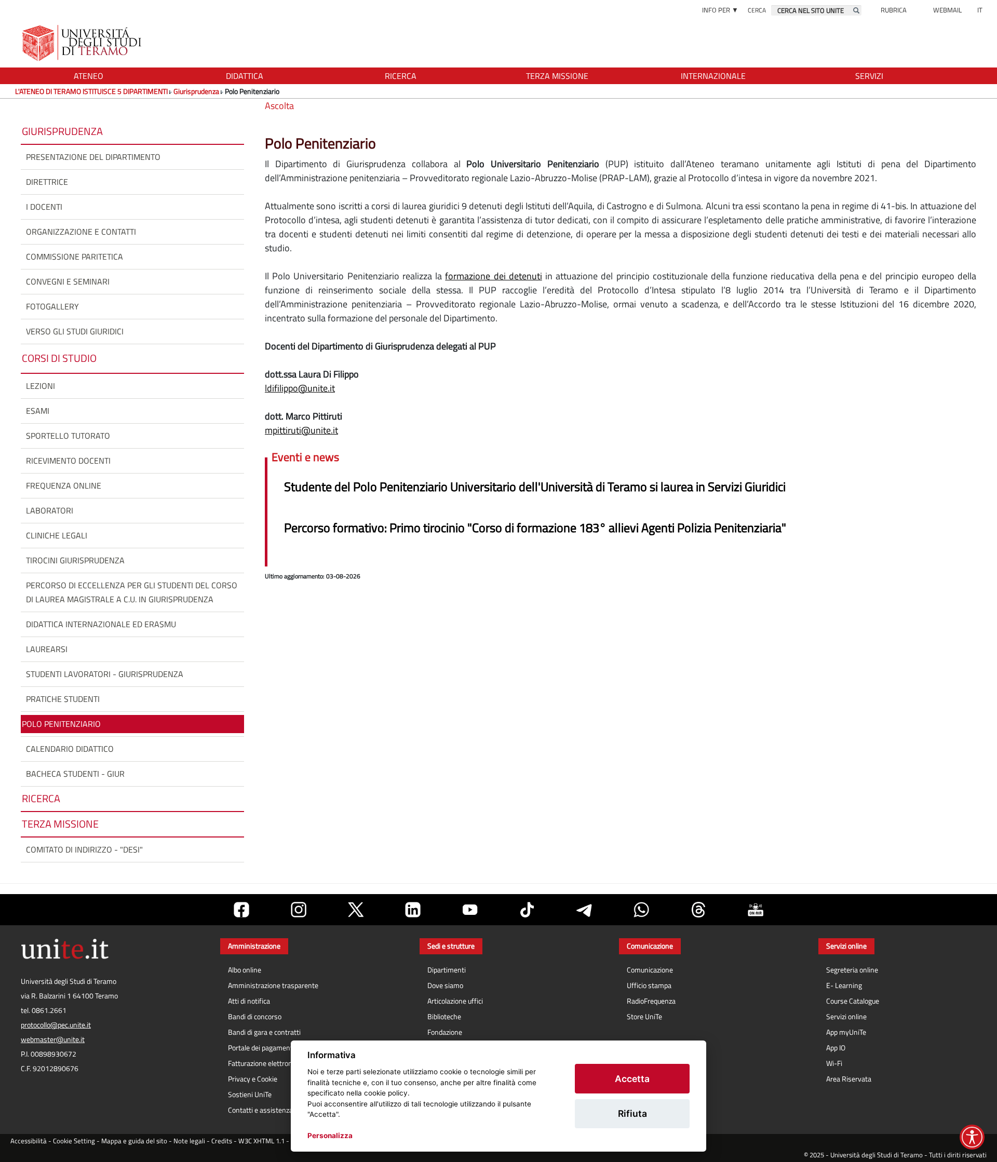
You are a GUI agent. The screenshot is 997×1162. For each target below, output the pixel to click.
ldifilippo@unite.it (300, 388)
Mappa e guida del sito (134, 1141)
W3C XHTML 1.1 (261, 1141)
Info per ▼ (720, 10)
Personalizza (330, 1135)
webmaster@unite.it (53, 1039)
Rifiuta (632, 1113)
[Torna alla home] (83, 43)
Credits (221, 1141)
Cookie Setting (74, 1141)
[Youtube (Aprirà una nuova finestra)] (470, 909)
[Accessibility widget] (972, 1137)
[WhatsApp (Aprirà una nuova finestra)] (641, 909)
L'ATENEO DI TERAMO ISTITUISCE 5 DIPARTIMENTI (91, 91)
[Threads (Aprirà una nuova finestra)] (698, 909)
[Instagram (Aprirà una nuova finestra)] (298, 909)
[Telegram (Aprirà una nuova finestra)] (584, 909)
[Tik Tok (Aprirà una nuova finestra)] (527, 909)
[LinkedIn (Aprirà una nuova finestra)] (413, 909)
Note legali (189, 1141)
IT (979, 10)
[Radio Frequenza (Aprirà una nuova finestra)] (755, 909)
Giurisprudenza (196, 91)
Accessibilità (28, 1141)
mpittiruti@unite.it (301, 430)
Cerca (757, 10)
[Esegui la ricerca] (856, 10)
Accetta (632, 1078)
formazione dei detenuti (493, 276)
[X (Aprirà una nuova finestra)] (355, 909)
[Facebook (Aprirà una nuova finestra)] (241, 909)
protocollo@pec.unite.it (56, 1025)
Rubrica (894, 10)
